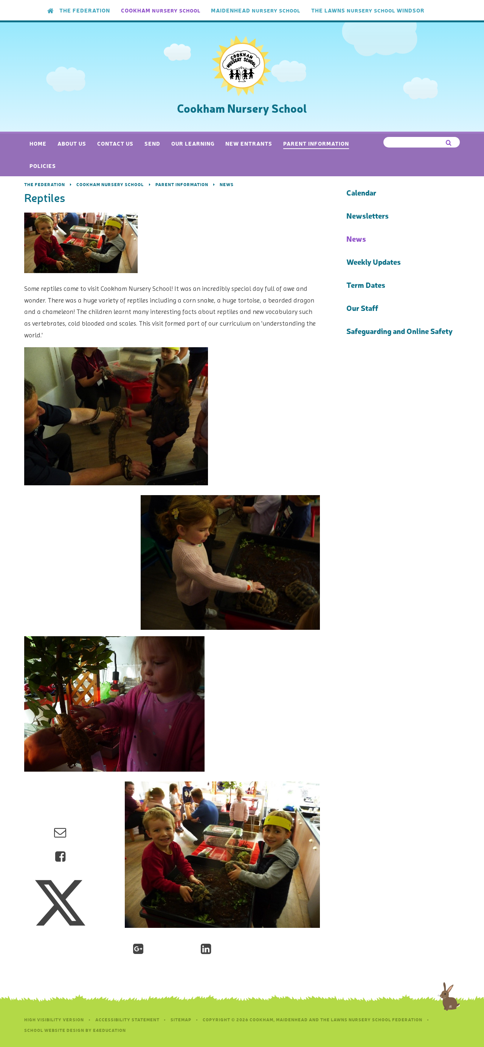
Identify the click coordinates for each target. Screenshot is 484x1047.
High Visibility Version (54, 1019)
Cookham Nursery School (110, 184)
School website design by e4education (75, 1030)
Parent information (181, 184)
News (227, 184)
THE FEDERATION (44, 184)
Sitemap (181, 1019)
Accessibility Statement (127, 1019)
